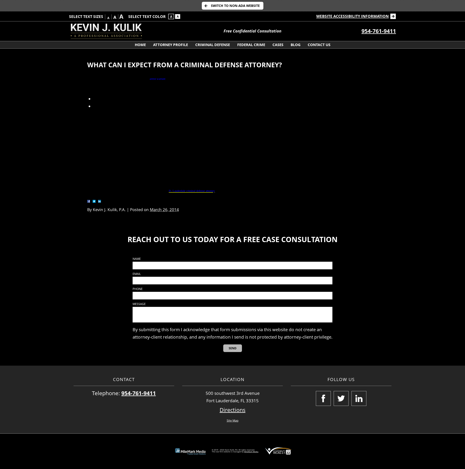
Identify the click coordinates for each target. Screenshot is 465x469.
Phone (138, 289)
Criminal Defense (212, 44)
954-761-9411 (378, 31)
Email (137, 274)
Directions (232, 409)
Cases (277, 44)
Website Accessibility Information (352, 16)
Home (140, 44)
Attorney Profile (170, 44)
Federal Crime (251, 44)
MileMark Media (251, 451)
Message (139, 304)
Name (137, 259)
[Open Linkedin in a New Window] (358, 398)
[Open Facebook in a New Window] (323, 398)
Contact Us (319, 44)
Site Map (232, 421)
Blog (295, 44)
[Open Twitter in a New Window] (341, 398)
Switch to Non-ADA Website (235, 5)
